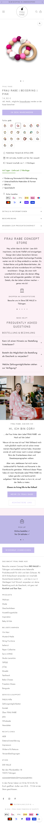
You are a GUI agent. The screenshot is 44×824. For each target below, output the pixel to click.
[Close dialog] (41, 400)
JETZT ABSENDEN (21, 422)
